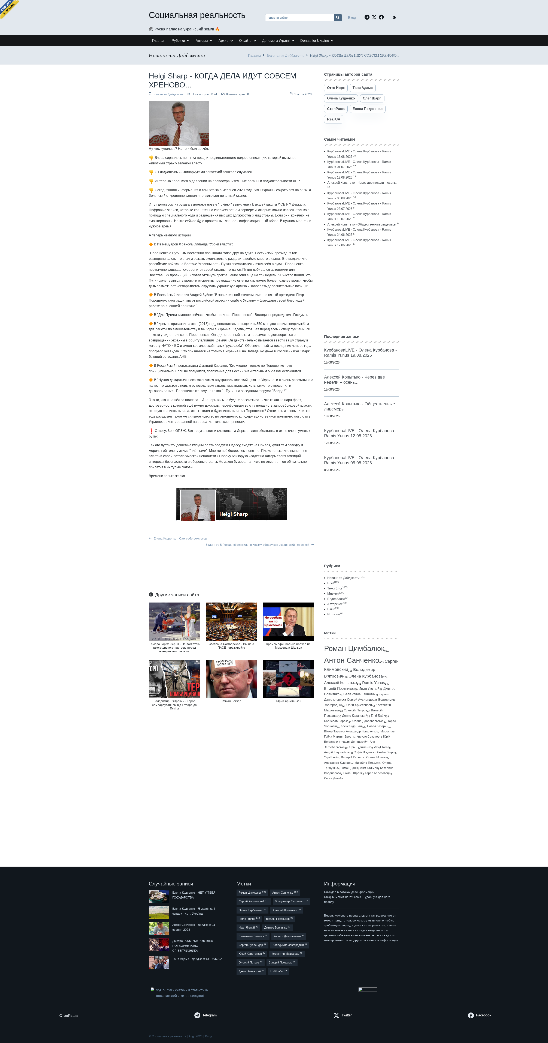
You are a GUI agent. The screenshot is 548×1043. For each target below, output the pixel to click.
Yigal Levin (331, 757)
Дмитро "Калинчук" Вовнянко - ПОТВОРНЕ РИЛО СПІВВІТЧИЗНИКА (193, 945)
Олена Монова (376, 757)
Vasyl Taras (381, 747)
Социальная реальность (197, 15)
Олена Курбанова (365, 676)
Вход (352, 18)
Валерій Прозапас (282, 962)
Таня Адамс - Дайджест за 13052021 (198, 958)
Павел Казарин (377, 726)
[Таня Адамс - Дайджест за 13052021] (159, 962)
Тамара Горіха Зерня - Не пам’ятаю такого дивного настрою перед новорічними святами (174, 647)
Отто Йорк (336, 88)
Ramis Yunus (373, 683)
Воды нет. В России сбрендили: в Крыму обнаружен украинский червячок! (258, 544)
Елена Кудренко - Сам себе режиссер (180, 538)
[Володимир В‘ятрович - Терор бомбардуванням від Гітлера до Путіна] (174, 679)
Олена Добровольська (368, 721)
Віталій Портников (339, 689)
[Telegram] (368, 17)
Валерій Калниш (352, 757)
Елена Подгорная (368, 109)
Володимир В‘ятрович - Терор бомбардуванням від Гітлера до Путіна (174, 704)
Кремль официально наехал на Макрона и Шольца (288, 645)
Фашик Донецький (353, 741)
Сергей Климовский (254, 901)
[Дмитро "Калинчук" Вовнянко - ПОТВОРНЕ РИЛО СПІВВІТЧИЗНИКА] (159, 945)
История (335, 614)
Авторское (337, 604)
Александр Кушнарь (338, 762)
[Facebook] (382, 17)
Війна (333, 609)
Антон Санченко (351, 660)
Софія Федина (364, 752)
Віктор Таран (333, 731)
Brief (333, 583)
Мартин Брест (343, 736)
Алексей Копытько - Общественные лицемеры (361, 224)
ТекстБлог (337, 588)
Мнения (335, 593)
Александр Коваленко (361, 731)
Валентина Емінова (359, 694)
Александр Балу (352, 726)
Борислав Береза (336, 721)
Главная (254, 55)
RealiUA (333, 119)
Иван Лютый (369, 689)
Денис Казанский (354, 715)
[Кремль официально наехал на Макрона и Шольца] (288, 621)
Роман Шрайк (352, 773)
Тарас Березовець (377, 773)
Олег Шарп (372, 98)
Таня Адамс (363, 88)
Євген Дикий (332, 778)
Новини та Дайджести (285, 55)
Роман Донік (349, 767)
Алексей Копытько (340, 683)
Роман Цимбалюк (354, 648)
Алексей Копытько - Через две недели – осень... (362, 182)
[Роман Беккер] (231, 679)
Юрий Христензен (288, 701)
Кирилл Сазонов (367, 736)
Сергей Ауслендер (360, 699)
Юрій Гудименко (359, 747)
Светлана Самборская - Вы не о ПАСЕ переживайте (231, 645)
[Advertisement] (361, 291)
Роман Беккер (231, 701)
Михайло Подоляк (367, 762)
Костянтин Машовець (286, 953)
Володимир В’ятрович (291, 901)
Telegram (210, 1015)
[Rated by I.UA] (368, 990)
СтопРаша (336, 109)
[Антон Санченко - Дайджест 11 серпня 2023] (159, 928)
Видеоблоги (337, 599)
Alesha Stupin (386, 752)
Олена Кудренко (341, 98)
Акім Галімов (369, 767)
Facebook (483, 1015)
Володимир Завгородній (290, 945)
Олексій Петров (355, 710)
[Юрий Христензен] (288, 679)
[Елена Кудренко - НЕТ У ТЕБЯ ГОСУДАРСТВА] (159, 896)
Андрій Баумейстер (337, 752)
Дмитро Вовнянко (277, 927)
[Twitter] (375, 17)
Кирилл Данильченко (289, 936)
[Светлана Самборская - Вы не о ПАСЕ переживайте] (231, 621)
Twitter (347, 1015)
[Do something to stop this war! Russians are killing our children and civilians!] (9, 9)
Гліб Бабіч (378, 715)
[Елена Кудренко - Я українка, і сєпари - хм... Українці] (159, 912)
